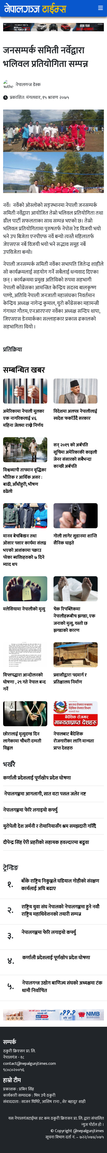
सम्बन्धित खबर (24, 370)
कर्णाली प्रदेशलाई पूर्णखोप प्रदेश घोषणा (37, 778)
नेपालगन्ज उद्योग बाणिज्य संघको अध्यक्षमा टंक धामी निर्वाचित (62, 986)
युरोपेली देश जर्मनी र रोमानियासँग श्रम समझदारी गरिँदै (49, 826)
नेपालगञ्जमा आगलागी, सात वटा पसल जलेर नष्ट (44, 794)
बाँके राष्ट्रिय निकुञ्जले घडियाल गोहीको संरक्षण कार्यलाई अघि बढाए (60, 884)
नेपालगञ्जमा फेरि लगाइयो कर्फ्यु (30, 810)
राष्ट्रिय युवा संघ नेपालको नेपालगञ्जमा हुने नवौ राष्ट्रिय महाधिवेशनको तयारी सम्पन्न (60, 910)
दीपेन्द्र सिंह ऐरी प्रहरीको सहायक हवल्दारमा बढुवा (46, 842)
